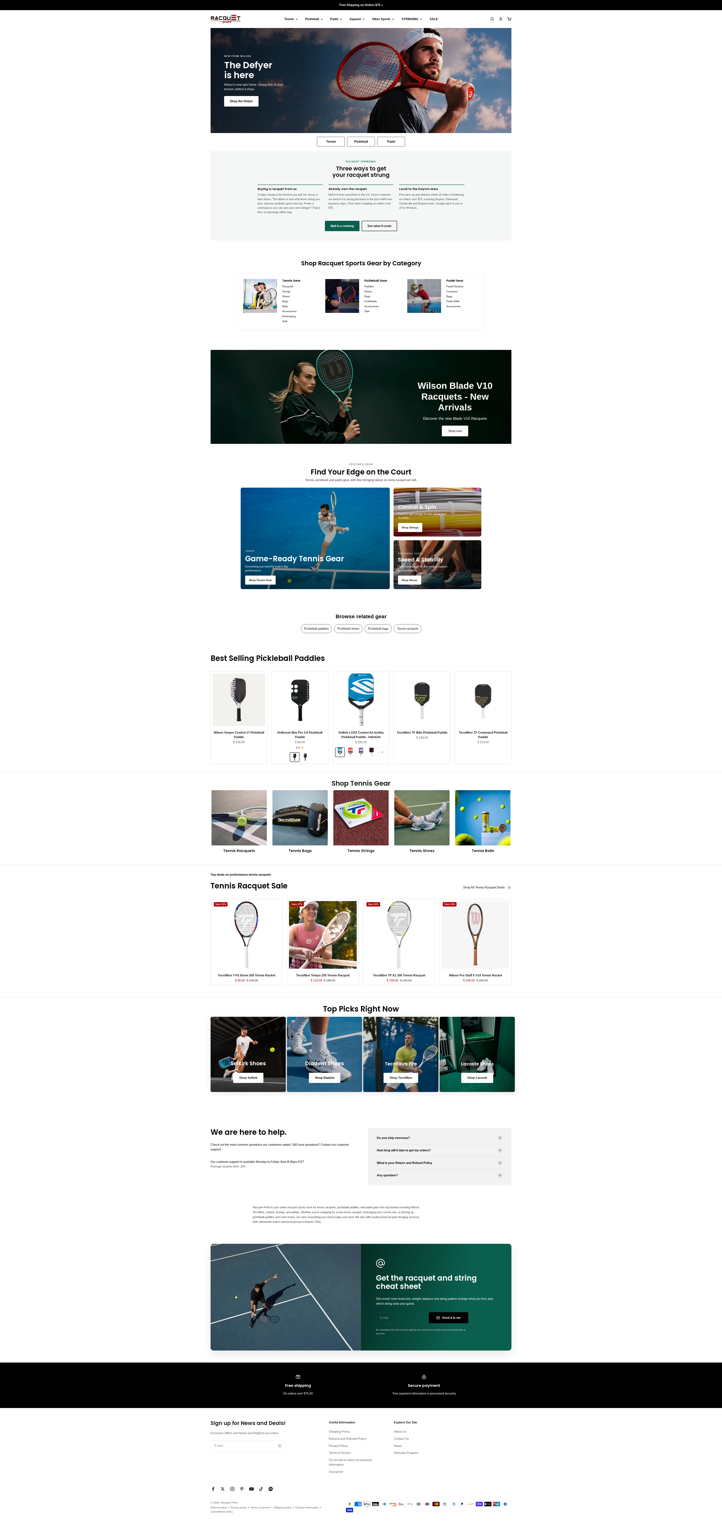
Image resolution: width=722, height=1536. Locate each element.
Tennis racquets (407, 628)
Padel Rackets (454, 286)
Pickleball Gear (375, 280)
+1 (382, 752)
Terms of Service (340, 1452)
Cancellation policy (222, 1511)
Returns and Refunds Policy (347, 1438)
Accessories (289, 311)
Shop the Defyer (241, 101)
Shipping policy (283, 1507)
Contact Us (401, 1438)
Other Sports (381, 18)
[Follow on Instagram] (232, 1488)
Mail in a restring (342, 226)
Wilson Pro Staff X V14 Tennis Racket (475, 975)
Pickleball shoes (348, 628)
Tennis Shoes (422, 850)
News (398, 1445)
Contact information (307, 1507)
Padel (334, 18)
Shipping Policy (339, 1431)
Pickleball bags (378, 628)
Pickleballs (370, 301)
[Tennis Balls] (482, 817)
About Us (400, 1431)
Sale (284, 321)
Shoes (286, 296)
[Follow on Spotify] (270, 1488)
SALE (434, 18)
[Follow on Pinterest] (241, 1488)
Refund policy (219, 1507)
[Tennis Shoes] (422, 817)
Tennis (289, 18)
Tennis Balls (483, 850)
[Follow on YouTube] (251, 1488)
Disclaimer (336, 1471)
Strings (286, 291)
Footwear (452, 291)
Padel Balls (453, 301)
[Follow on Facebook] (213, 1488)
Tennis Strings (361, 850)
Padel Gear (454, 280)
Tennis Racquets (239, 850)
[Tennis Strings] (361, 817)
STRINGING (410, 18)
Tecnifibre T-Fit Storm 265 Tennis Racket (246, 975)
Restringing (289, 316)
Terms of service (260, 1507)
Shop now (455, 431)
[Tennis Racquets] (239, 817)
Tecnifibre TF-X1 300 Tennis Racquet (399, 975)
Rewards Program (406, 1452)
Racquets (288, 286)
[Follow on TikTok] (261, 1488)
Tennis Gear (291, 280)
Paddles (369, 286)
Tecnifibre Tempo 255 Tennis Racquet (323, 975)
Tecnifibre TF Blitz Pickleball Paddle (422, 732)
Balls (285, 306)
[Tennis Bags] (300, 817)
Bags (285, 301)
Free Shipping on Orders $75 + (361, 5)
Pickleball (312, 18)
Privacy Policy (338, 1445)
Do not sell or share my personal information (350, 1462)
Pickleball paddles (316, 628)
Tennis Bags (300, 850)
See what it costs (379, 226)
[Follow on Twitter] (222, 1488)
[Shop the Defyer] (361, 80)
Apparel (355, 18)
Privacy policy (239, 1507)
